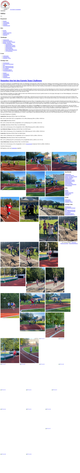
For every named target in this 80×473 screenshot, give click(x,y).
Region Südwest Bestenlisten (11, 49)
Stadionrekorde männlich (10, 46)
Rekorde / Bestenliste (7, 43)
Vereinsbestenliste (6, 25)
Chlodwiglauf (5, 55)
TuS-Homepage (6, 63)
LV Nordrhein (6, 68)
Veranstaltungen (6, 23)
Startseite (5, 21)
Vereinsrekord (29, 143)
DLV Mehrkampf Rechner (8, 66)
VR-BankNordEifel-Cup (8, 70)
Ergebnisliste (14, 148)
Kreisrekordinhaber (9, 48)
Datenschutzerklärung (73, 243)
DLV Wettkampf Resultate (8, 67)
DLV (4, 65)
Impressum (74, 242)
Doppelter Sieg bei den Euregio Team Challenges (21, 80)
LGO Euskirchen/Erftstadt (8, 64)
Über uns (5, 31)
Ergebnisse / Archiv (7, 58)
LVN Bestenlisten (9, 51)
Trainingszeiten (6, 22)
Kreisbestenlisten (9, 47)
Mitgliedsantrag (6, 33)
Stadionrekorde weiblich (10, 45)
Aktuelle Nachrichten (7, 32)
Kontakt (4, 30)
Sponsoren (5, 35)
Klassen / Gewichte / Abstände (9, 42)
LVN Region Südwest (7, 69)
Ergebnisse (5, 24)
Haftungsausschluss (64, 243)
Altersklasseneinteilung (7, 40)
